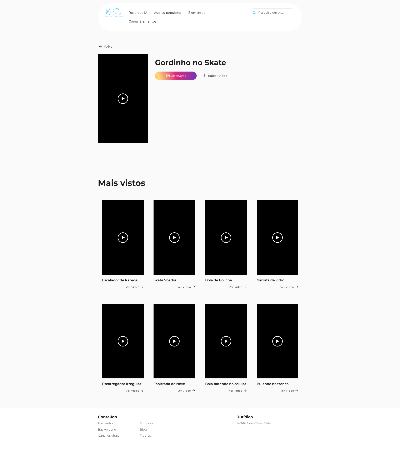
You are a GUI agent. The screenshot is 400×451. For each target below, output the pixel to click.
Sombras (146, 423)
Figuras (145, 435)
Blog (143, 429)
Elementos (106, 423)
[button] (138, 12)
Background (107, 429)
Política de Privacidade (254, 423)
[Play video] (123, 98)
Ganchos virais (108, 435)
